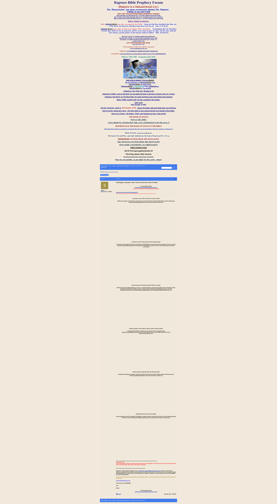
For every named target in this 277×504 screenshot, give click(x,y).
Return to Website (104, 165)
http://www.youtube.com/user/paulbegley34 (127, 192)
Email (119, 494)
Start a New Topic (104, 174)
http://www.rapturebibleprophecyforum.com (146, 187)
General (114, 165)
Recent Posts (103, 167)
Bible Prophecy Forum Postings (123, 165)
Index (110, 165)
